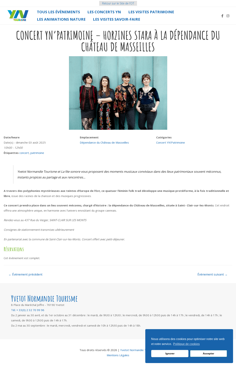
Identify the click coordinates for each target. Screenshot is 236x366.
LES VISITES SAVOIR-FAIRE (116, 19)
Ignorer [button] (169, 353)
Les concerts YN (104, 11)
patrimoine (37, 153)
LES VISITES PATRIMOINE (151, 11)
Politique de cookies (186, 344)
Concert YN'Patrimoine (170, 142)
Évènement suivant (212, 274)
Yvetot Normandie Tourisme (138, 350)
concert (24, 153)
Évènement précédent (25, 274)
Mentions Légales (118, 355)
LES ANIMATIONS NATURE (61, 19)
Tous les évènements (58, 11)
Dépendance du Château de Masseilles (104, 142)
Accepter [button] (208, 353)
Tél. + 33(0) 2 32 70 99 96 (27, 310)
